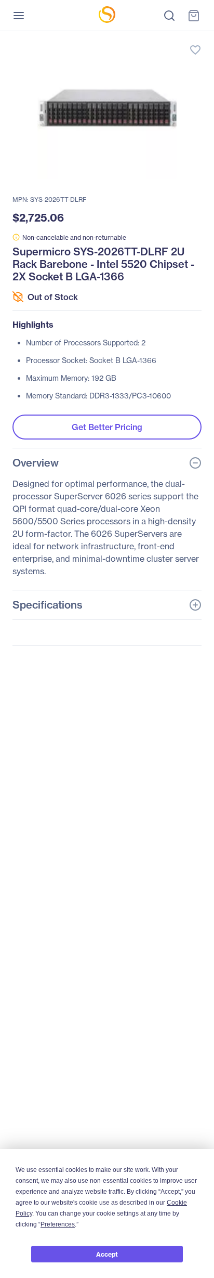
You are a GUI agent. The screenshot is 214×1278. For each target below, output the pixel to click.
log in (146, 39)
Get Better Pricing (107, 427)
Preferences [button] (58, 1224)
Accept (107, 1254)
